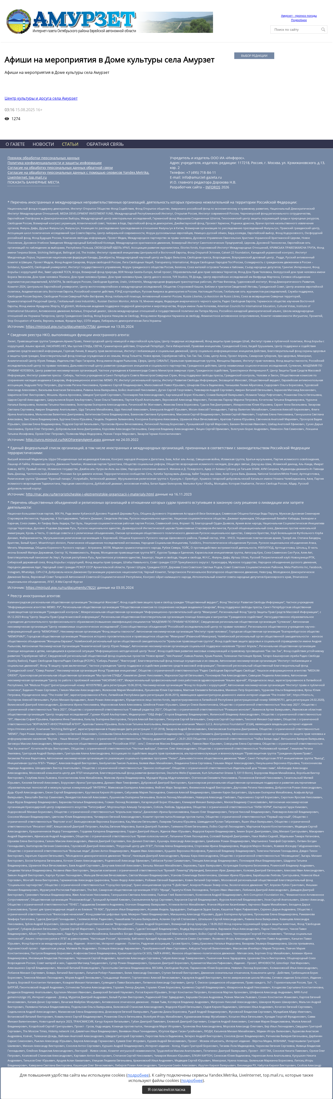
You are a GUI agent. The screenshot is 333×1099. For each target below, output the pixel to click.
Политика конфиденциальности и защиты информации (55, 162)
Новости (43, 144)
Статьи (70, 144)
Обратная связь (105, 144)
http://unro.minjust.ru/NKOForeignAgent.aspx (63, 439)
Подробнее (299, 20)
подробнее (138, 1075)
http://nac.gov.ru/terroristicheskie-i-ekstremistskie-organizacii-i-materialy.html (90, 494)
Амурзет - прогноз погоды (299, 16)
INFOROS (213, 187)
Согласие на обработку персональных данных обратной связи (60, 167)
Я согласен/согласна (166, 1090)
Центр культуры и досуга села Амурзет (41, 98)
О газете (15, 144)
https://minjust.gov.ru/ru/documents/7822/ (61, 587)
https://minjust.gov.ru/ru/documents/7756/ (61, 326)
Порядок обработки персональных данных (43, 158)
